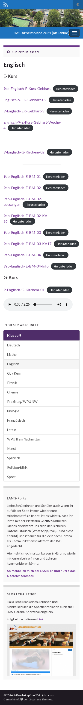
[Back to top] (72, 694)
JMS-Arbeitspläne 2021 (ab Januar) (41, 33)
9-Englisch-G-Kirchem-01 (23, 289)
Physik (12, 383)
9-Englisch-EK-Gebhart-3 (23, 111)
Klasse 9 (32, 52)
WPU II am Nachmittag (24, 439)
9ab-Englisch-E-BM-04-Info (26, 266)
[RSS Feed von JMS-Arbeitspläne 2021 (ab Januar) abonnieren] (5, 3)
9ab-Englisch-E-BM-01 (22, 176)
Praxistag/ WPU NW (22, 402)
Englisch (13, 364)
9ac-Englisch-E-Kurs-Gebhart (27, 88)
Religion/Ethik (17, 467)
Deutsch (13, 345)
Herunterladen (65, 89)
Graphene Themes (40, 699)
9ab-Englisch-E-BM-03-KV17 (27, 243)
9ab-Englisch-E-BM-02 (22, 187)
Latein (11, 430)
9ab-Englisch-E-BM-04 (22, 255)
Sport (11, 477)
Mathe (12, 355)
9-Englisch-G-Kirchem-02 (23, 152)
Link (40, 619)
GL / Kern (14, 373)
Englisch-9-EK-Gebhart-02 (24, 100)
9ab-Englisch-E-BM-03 (22, 232)
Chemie (12, 392)
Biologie (13, 411)
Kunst (11, 449)
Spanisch (13, 458)
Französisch (16, 420)
